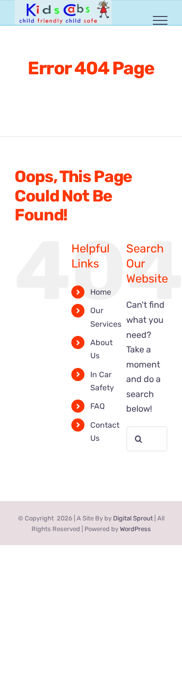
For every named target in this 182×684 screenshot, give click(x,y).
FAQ (97, 406)
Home (100, 292)
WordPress (135, 529)
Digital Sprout (133, 518)
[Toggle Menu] (160, 20)
